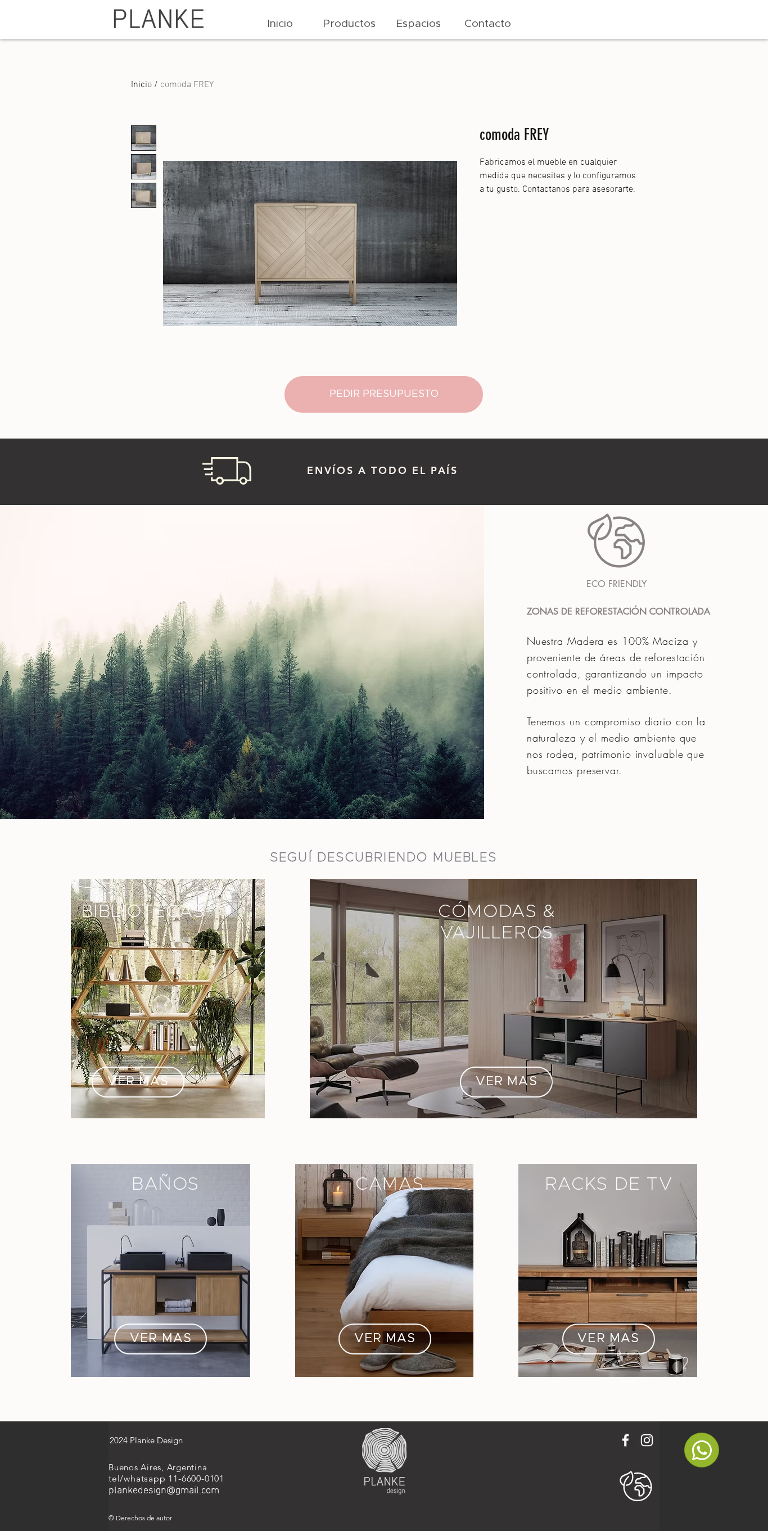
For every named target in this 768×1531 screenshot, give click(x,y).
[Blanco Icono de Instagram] (647, 1440)
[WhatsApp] (701, 1450)
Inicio (141, 85)
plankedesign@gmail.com (164, 1491)
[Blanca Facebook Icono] (625, 1440)
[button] (349, 24)
